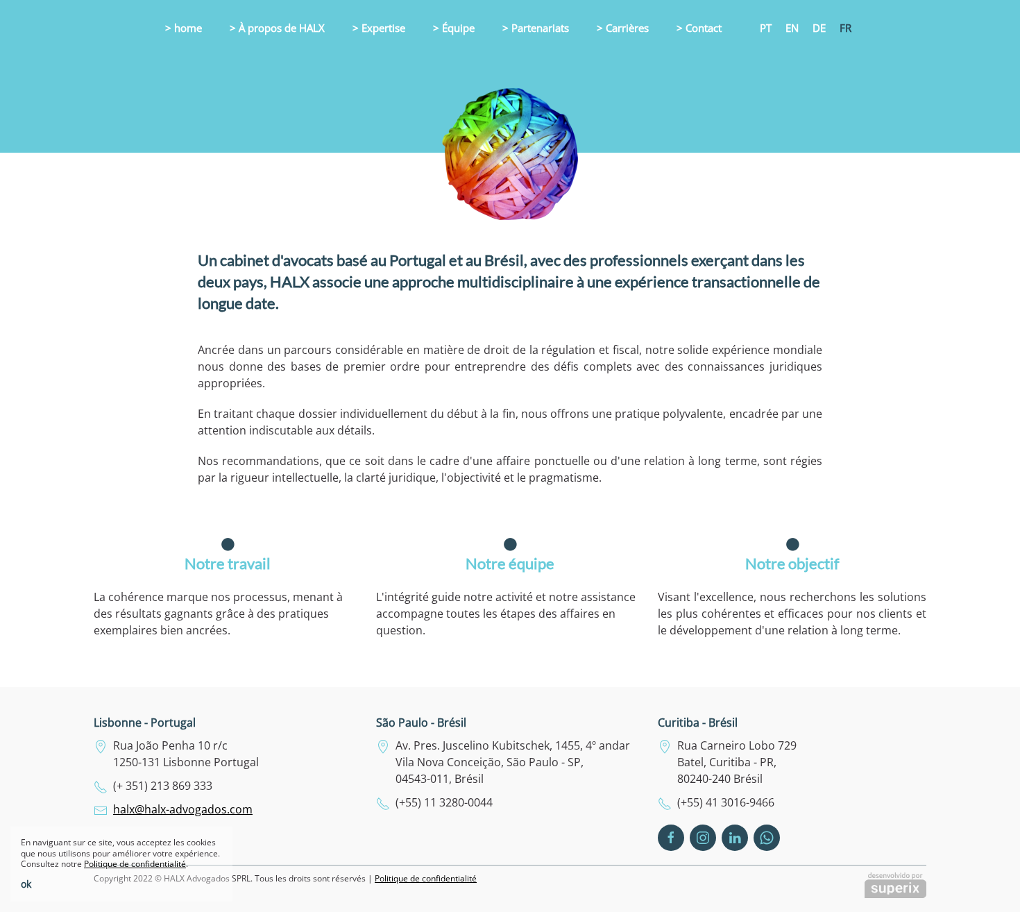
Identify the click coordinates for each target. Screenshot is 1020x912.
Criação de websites (895, 885)
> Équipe (454, 28)
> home (183, 28)
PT (766, 28)
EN (792, 28)
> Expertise (378, 28)
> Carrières (623, 28)
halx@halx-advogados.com (183, 809)
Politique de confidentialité (426, 878)
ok (26, 883)
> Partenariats (535, 28)
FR (845, 28)
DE (819, 28)
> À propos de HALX (277, 28)
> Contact (699, 28)
